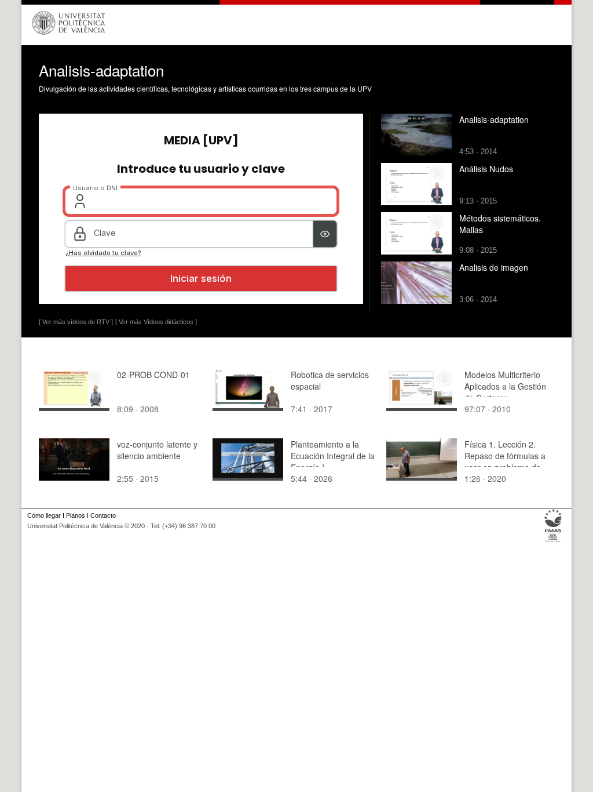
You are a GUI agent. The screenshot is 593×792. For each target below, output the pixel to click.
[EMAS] (553, 542)
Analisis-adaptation (494, 119)
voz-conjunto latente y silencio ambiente (157, 450)
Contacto (103, 515)
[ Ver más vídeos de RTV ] (76, 321)
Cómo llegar (44, 515)
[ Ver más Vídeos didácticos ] (156, 321)
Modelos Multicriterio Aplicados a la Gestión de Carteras (505, 386)
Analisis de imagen (493, 267)
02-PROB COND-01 (153, 374)
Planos (75, 515)
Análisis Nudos (486, 169)
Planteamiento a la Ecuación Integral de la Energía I (333, 455)
